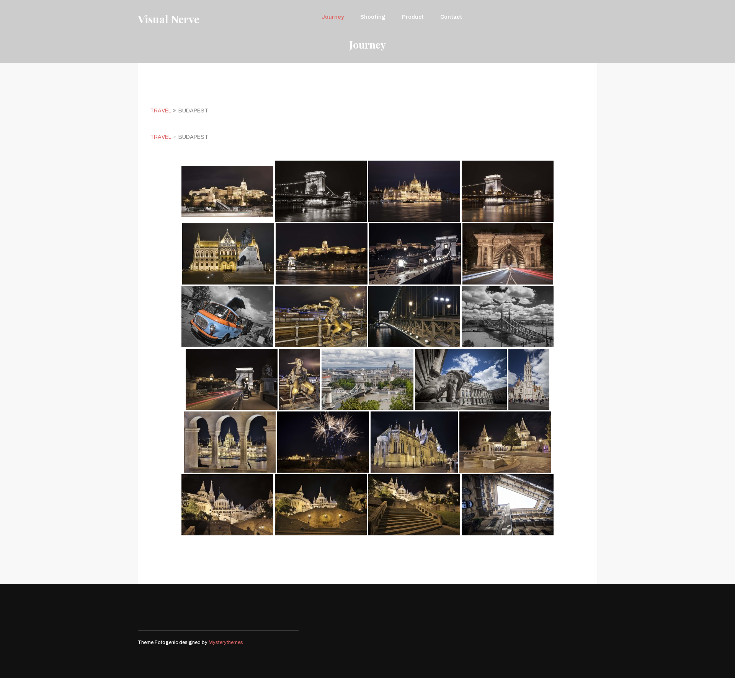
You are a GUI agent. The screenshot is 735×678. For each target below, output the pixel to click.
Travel (160, 111)
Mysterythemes (226, 642)
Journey (333, 17)
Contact (451, 17)
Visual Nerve (168, 19)
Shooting (372, 17)
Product (413, 17)
